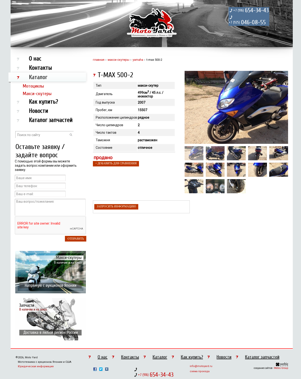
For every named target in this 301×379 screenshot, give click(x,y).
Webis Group (281, 368)
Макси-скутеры (37, 93)
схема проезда (200, 371)
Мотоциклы (33, 86)
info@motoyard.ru (201, 366)
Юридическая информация (36, 366)
